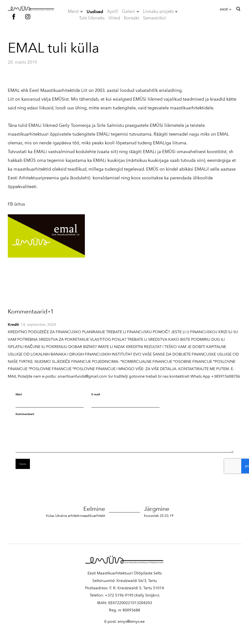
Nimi (19, 394)
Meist (73, 11)
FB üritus (16, 204)
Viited (114, 18)
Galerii (128, 11)
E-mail (95, 394)
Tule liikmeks (92, 18)
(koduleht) (80, 178)
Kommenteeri (25, 414)
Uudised (95, 11)
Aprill (112, 11)
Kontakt (131, 18)
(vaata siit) (108, 151)
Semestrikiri (154, 18)
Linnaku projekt (158, 11)
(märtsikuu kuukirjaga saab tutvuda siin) (165, 160)
